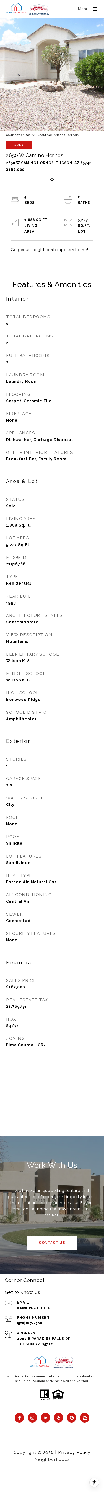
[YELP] (58, 1418)
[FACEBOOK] (19, 1418)
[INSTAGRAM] (32, 1418)
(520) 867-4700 (29, 1323)
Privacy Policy (74, 1452)
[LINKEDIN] (45, 1418)
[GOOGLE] (71, 1418)
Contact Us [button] (52, 1243)
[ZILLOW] (84, 1418)
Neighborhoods (52, 1459)
